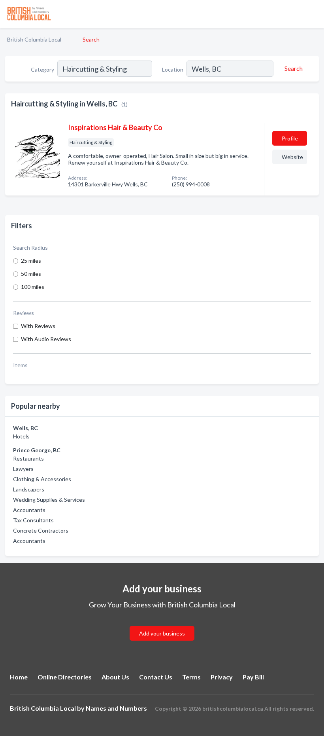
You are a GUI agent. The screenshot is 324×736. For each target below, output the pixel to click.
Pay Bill (253, 677)
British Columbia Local (34, 39)
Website (292, 157)
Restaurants (28, 458)
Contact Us (155, 677)
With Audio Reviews (46, 339)
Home (19, 677)
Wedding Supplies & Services (49, 499)
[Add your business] (162, 624)
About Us (115, 677)
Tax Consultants (33, 520)
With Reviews (38, 325)
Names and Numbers (116, 708)
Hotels (21, 436)
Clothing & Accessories (42, 479)
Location (172, 69)
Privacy (222, 677)
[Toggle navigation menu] (313, 14)
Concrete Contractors (40, 530)
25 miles (31, 260)
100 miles (32, 286)
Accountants (29, 509)
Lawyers (23, 468)
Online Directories (65, 677)
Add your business (162, 633)
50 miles (31, 273)
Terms (191, 677)
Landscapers (28, 489)
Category (42, 69)
